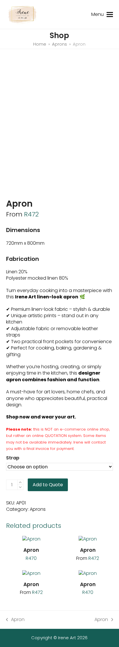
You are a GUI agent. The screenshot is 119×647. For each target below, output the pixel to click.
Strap (12, 458)
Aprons (38, 509)
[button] (110, 14)
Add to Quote (48, 484)
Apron (15, 619)
